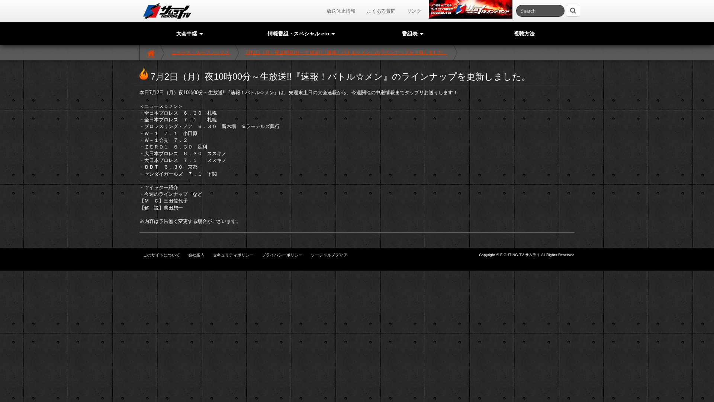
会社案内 (196, 255)
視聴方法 (524, 33)
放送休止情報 (341, 11)
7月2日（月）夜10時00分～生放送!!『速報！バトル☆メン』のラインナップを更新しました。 (346, 52)
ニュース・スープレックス (200, 52)
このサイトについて (161, 255)
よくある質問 (381, 11)
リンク (414, 11)
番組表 (410, 33)
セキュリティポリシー (233, 255)
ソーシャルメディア (329, 255)
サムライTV (167, 11)
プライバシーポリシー (282, 255)
